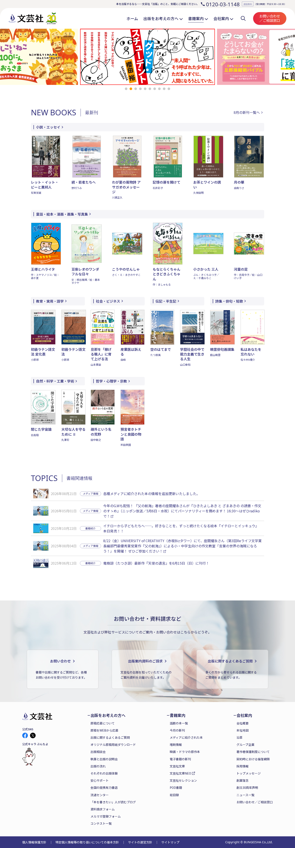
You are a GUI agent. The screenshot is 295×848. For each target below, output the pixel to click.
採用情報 (242, 766)
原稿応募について (102, 723)
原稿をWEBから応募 (104, 730)
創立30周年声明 (247, 787)
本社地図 (242, 730)
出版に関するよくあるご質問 (110, 737)
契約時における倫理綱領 (253, 759)
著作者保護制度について (253, 752)
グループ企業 (245, 744)
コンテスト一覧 (101, 823)
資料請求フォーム (102, 809)
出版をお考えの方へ (107, 715)
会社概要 (242, 723)
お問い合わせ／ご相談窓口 (269, 18)
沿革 (239, 737)
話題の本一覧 (179, 723)
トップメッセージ (248, 773)
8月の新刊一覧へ (247, 112)
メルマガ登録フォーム (105, 816)
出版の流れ (98, 766)
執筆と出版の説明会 (104, 759)
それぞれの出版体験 (104, 773)
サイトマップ (170, 842)
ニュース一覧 (245, 795)
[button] (126, 88)
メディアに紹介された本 (186, 737)
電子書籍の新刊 (180, 759)
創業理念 (242, 780)
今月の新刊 (177, 730)
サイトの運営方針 (140, 842)
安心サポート (99, 780)
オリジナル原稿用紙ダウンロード (113, 744)
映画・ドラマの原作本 (185, 752)
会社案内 (244, 715)
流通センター (99, 795)
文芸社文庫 (177, 766)
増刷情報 (176, 744)
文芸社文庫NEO (180, 773)
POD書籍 (176, 787)
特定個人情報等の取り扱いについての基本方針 (87, 842)
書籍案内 (177, 715)
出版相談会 (98, 752)
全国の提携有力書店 (104, 787)
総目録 (174, 795)
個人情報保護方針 (34, 842)
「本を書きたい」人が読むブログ (113, 802)
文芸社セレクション (183, 780)
